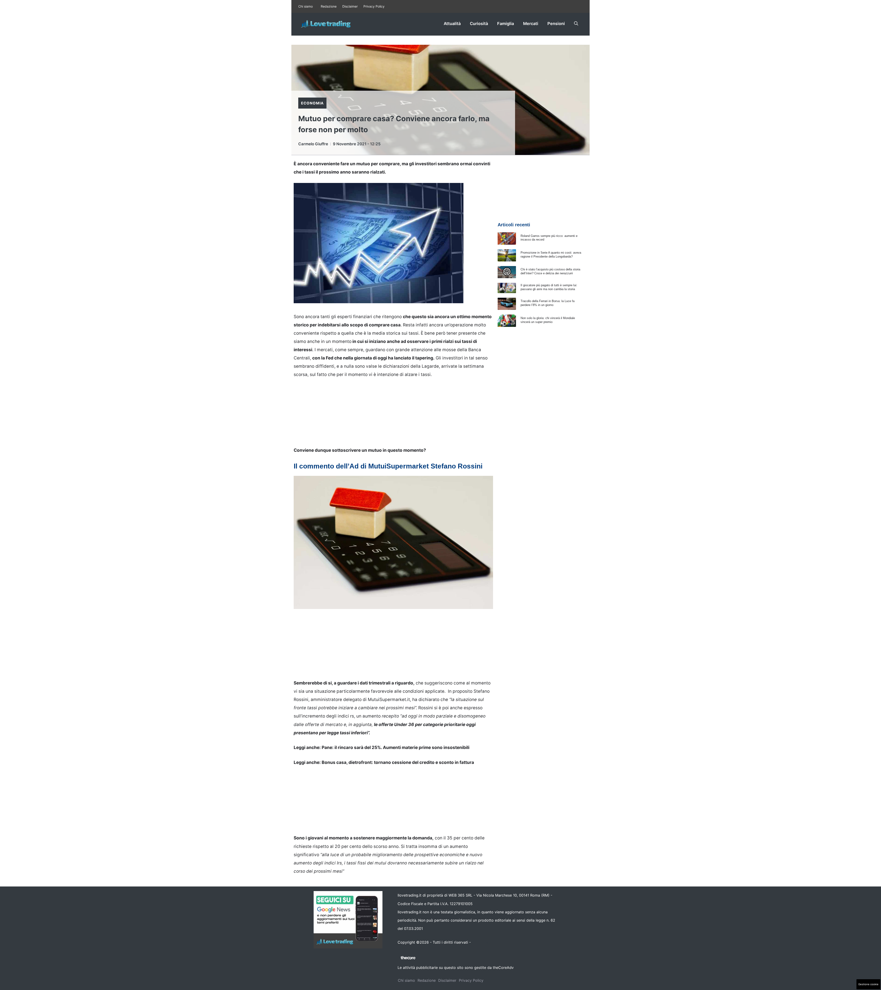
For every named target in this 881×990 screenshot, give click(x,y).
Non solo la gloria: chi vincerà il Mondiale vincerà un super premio (548, 320)
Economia (312, 103)
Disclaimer (350, 6)
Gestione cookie (868, 984)
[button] (576, 23)
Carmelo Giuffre (313, 144)
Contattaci (481, 942)
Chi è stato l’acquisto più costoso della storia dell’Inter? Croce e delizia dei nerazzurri (550, 271)
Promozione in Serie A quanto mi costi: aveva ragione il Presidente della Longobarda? (551, 254)
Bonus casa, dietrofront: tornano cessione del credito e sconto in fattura (398, 762)
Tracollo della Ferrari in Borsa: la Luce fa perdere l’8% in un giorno (547, 303)
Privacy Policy (374, 6)
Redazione (329, 6)
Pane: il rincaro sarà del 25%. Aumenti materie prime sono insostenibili (395, 747)
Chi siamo (305, 6)
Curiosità (479, 23)
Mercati (530, 23)
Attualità (452, 23)
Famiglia (505, 23)
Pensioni (556, 23)
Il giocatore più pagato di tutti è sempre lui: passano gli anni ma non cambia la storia (549, 287)
